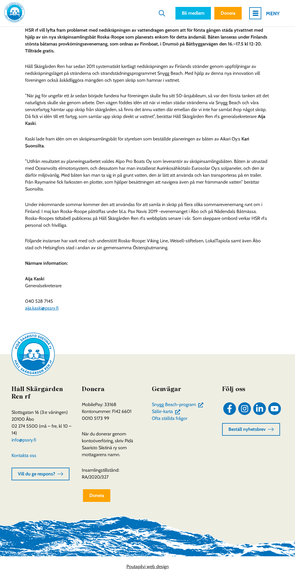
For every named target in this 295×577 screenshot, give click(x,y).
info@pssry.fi (24, 440)
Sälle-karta (167, 411)
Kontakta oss (24, 455)
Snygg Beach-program (179, 404)
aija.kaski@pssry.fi (41, 308)
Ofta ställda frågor (169, 418)
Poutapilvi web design (147, 566)
